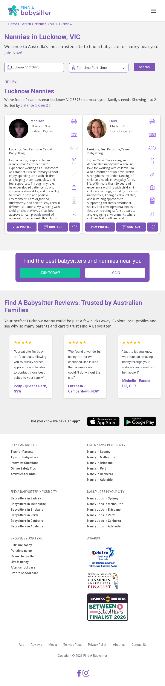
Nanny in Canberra (100, 474)
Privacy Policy (97, 644)
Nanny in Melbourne (101, 457)
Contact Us (139, 644)
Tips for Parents (22, 451)
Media (53, 644)
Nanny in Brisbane (100, 463)
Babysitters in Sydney (26, 498)
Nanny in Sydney (98, 451)
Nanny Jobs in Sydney (102, 498)
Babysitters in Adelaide (27, 526)
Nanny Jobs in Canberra (104, 520)
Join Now (12, 52)
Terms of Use (72, 644)
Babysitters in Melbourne (28, 504)
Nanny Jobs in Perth (101, 515)
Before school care (24, 573)
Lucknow (65, 24)
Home (12, 24)
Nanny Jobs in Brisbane (104, 509)
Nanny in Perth (97, 468)
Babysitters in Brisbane (27, 509)
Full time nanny (21, 545)
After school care (23, 567)
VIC (52, 24)
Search (26, 24)
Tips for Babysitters (24, 457)
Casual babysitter (23, 556)
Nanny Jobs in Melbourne (105, 504)
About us (119, 644)
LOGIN (115, 273)
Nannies (40, 24)
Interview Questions (24, 463)
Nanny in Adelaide (100, 479)
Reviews (36, 644)
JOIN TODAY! (50, 273)
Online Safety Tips (23, 468)
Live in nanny (20, 562)
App (21, 644)
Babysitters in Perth (24, 515)
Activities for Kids (23, 474)
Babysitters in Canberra (27, 520)
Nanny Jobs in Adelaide (104, 526)
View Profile (22, 227)
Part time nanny (21, 550)
